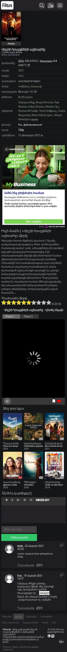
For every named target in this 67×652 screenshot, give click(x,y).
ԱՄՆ (21, 75)
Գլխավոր (7, 616)
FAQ (54, 622)
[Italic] (12, 500)
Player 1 (9, 316)
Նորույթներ (46, 616)
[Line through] (25, 500)
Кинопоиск (46, 60)
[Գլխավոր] (7, 5)
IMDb (21, 60)
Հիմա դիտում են (10, 622)
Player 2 (28, 316)
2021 (21, 70)
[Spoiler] (42, 500)
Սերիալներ (31, 616)
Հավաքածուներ (30, 622)
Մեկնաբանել (19, 537)
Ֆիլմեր (18, 616)
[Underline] (18, 500)
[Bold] (6, 500)
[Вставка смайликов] (31, 500)
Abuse (45, 622)
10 (48, 302)
